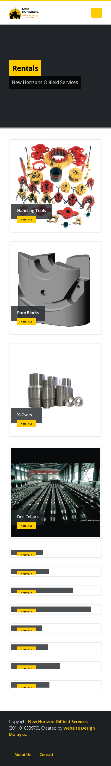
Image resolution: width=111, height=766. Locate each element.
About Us (23, 754)
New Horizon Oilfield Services (58, 721)
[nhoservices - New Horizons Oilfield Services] (23, 13)
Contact (47, 754)
